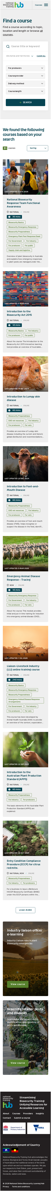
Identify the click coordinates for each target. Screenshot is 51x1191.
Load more (25, 910)
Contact (7, 1118)
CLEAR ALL (41, 56)
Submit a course (22, 1118)
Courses (16, 1113)
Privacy (6, 1186)
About (6, 1113)
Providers (28, 1113)
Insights (40, 1113)
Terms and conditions (21, 1186)
